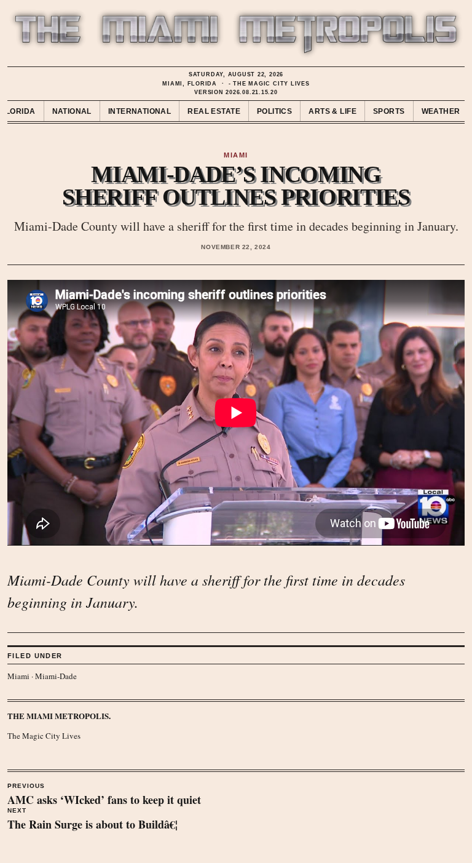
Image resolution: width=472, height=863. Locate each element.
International (139, 111)
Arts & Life (332, 111)
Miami (18, 676)
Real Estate (213, 111)
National (72, 111)
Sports (389, 111)
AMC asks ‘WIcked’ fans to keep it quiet (104, 795)
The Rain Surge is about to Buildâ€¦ (92, 820)
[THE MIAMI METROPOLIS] (236, 33)
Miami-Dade (56, 676)
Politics (274, 111)
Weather (441, 111)
